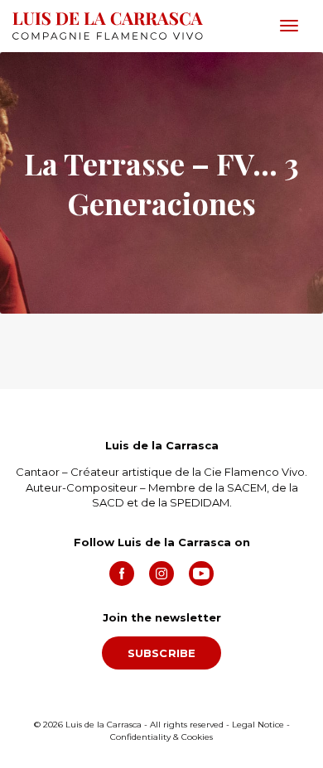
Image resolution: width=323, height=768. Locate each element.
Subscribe (162, 653)
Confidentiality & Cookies (161, 737)
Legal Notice (258, 724)
